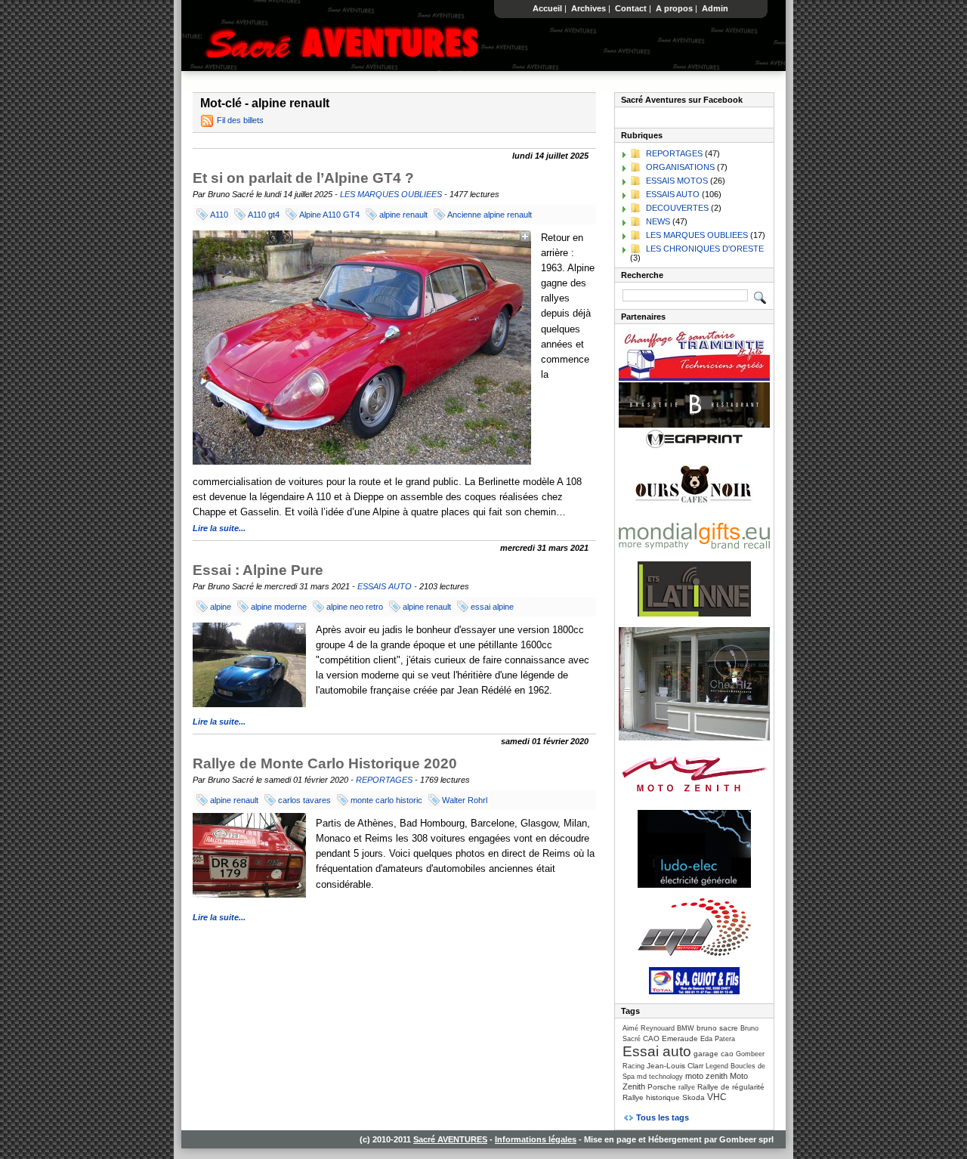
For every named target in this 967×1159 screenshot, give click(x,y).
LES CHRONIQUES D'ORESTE (705, 248)
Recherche (642, 275)
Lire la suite (216, 528)
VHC (717, 1097)
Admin (715, 8)
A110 (219, 214)
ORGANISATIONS (680, 167)
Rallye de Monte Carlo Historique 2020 (325, 763)
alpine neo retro (354, 606)
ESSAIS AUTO (384, 586)
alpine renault (403, 214)
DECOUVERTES (677, 207)
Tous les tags (662, 1117)
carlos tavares (304, 800)
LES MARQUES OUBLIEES (391, 194)
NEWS (658, 221)
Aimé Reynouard (649, 1028)
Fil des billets (240, 120)
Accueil (547, 8)
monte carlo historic (386, 800)
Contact (631, 8)
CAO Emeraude (670, 1038)
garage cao (714, 1053)
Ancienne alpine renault (489, 214)
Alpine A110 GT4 (329, 214)
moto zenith (706, 1075)
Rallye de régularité (731, 1087)
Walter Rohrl (464, 800)
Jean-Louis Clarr (675, 1066)
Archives (588, 8)
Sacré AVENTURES (450, 1139)
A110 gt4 (264, 214)
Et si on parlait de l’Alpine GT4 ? (303, 178)
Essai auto (657, 1051)
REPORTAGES (384, 779)
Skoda (693, 1097)
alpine (220, 606)
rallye (686, 1087)
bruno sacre (717, 1028)
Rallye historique (651, 1097)
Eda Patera (717, 1039)
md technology (660, 1076)
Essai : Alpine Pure (258, 570)
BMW (685, 1028)
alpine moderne (279, 606)
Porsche (661, 1087)
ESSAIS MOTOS (677, 180)
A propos (674, 8)
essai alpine (492, 606)
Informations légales (535, 1139)
